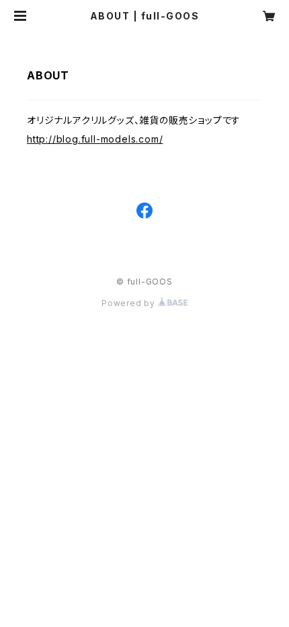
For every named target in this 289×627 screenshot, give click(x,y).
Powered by (129, 303)
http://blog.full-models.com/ (95, 139)
